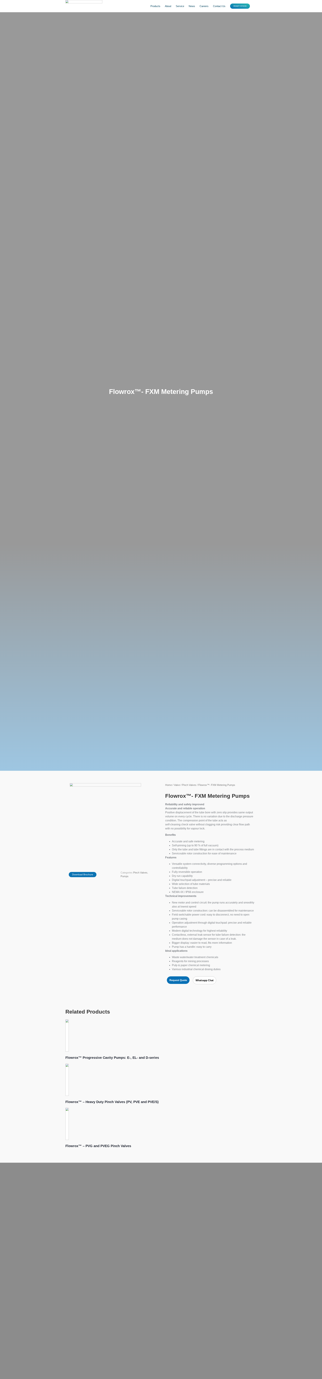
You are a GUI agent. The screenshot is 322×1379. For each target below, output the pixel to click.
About (168, 6)
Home (168, 785)
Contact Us (219, 6)
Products (155, 6)
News (192, 6)
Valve (177, 785)
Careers (204, 6)
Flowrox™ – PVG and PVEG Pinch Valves (98, 1146)
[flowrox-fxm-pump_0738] (105, 821)
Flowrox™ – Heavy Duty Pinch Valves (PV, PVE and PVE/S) (112, 1102)
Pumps (124, 876)
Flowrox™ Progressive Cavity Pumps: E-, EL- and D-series (112, 1057)
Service (180, 6)
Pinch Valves (140, 872)
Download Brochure (82, 874)
